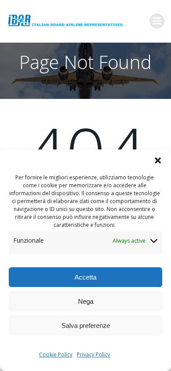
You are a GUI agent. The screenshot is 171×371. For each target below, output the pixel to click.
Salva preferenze (85, 325)
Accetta (85, 277)
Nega (85, 301)
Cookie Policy (55, 354)
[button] (157, 160)
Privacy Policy (93, 354)
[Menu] (157, 21)
